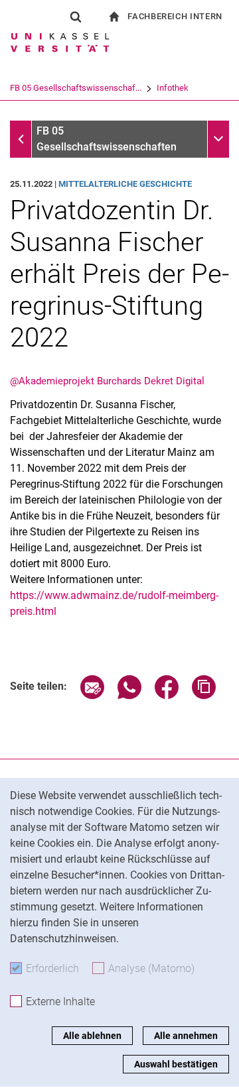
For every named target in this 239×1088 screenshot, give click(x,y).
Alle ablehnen (92, 1035)
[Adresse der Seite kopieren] (204, 695)
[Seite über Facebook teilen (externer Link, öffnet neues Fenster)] (167, 695)
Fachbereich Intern (174, 16)
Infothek (173, 88)
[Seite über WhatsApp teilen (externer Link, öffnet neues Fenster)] (129, 695)
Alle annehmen (186, 1035)
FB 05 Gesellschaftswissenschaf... (75, 88)
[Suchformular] (75, 16)
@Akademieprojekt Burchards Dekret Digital (107, 381)
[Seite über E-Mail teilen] (92, 695)
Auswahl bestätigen (176, 1064)
